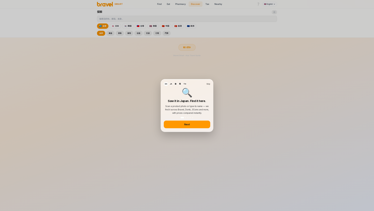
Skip (208, 84)
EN (166, 84)
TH (184, 84)
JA (171, 84)
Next (187, 124)
